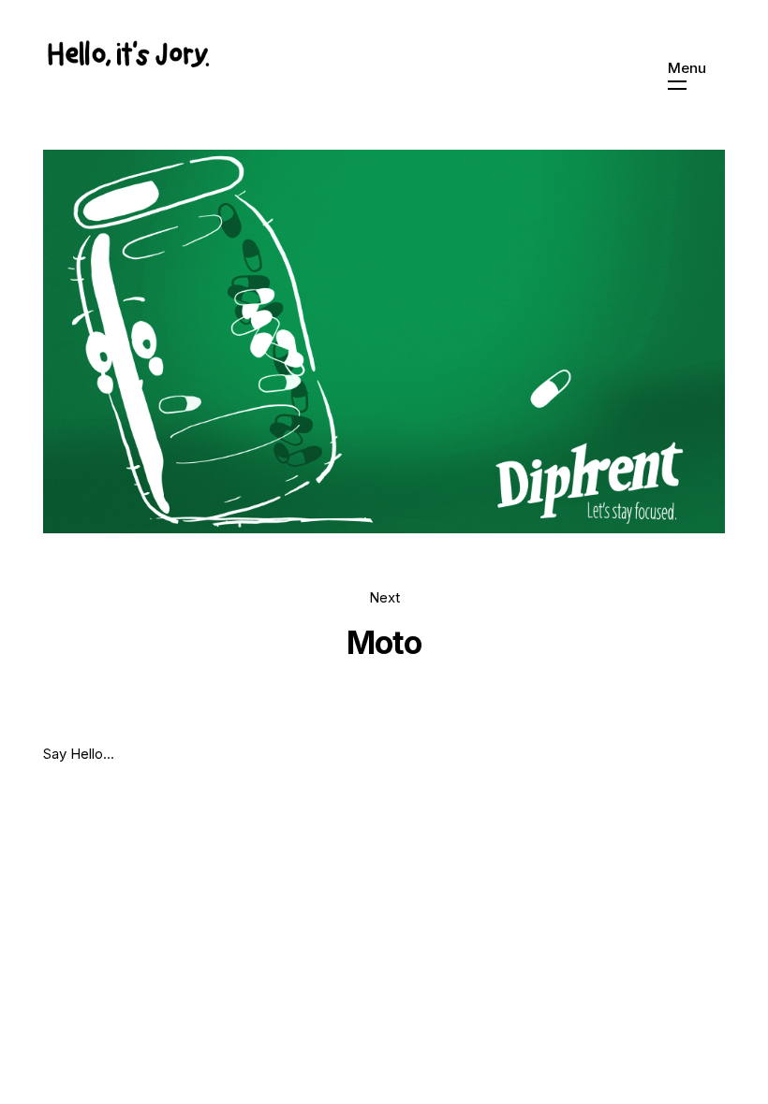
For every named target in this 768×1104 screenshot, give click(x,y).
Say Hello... (78, 754)
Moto (384, 642)
